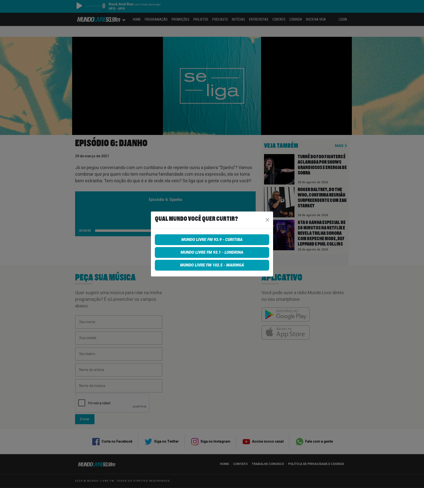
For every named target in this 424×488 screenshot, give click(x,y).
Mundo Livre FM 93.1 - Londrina (212, 252)
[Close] (267, 220)
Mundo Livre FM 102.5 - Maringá (212, 265)
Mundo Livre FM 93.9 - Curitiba (212, 239)
